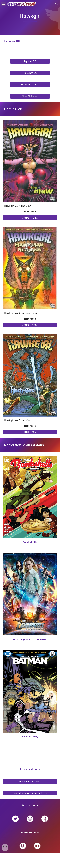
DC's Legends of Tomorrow (30, 639)
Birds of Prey (30, 736)
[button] (3, 4)
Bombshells (30, 542)
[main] (30, 17)
